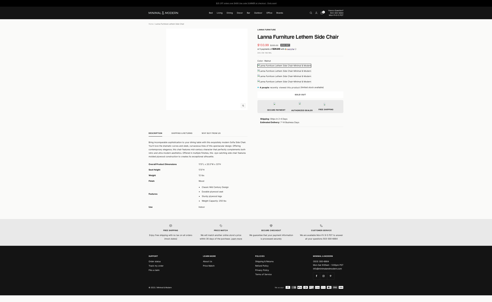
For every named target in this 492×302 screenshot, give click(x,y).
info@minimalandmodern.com (327, 268)
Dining (230, 13)
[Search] (311, 13)
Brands (279, 13)
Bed (211, 13)
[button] (300, 49)
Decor (240, 13)
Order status (155, 261)
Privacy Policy (262, 270)
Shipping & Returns (181, 133)
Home (151, 24)
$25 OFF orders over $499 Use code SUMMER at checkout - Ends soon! (246, 3)
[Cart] (322, 13)
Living (220, 13)
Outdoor (258, 13)
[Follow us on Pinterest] (330, 275)
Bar (248, 13)
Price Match (208, 265)
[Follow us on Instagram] (323, 275)
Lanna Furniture (266, 30)
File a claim (154, 270)
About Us (207, 261)
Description (155, 133)
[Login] (316, 13)
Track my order (156, 265)
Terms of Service (263, 274)
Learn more (236, 238)
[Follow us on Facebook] (316, 275)
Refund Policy (262, 265)
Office (269, 13)
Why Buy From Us (211, 133)
